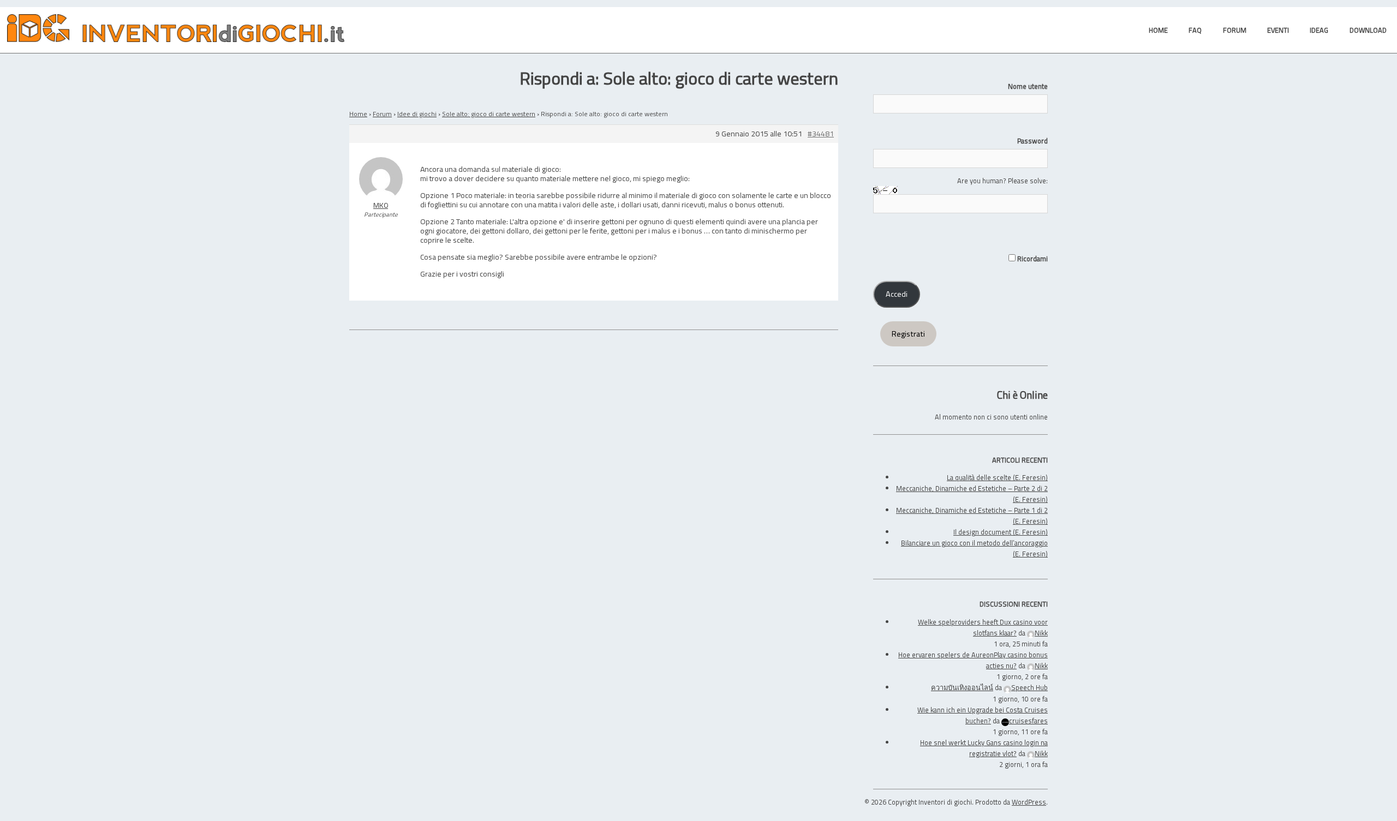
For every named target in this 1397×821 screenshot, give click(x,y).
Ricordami (1032, 258)
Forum (382, 114)
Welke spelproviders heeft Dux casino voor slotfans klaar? (983, 627)
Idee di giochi (417, 114)
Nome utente (1028, 86)
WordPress (1029, 801)
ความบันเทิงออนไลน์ (962, 687)
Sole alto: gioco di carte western (488, 114)
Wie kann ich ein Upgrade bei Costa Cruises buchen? (982, 715)
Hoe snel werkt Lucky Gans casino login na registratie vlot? (984, 748)
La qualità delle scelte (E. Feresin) (997, 477)
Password (1032, 140)
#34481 (821, 134)
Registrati (908, 334)
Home (358, 114)
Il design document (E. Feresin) (1000, 531)
